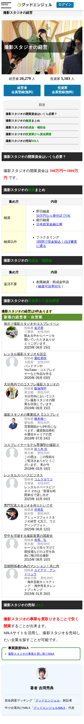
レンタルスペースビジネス (23, 475)
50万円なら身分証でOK (53, 215)
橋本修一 (40, 418)
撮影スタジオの (28, 134)
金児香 (38, 328)
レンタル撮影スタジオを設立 (25, 354)
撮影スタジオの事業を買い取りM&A (31, 653)
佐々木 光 (40, 449)
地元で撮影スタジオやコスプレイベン (31, 323)
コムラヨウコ (43, 479)
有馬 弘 (40, 540)
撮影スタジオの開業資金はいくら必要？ (31, 113)
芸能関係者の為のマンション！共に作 (31, 566)
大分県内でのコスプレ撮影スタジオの (31, 384)
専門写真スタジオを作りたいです (28, 505)
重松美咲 (40, 358)
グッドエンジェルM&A (49, 707)
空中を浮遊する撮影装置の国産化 (28, 536)
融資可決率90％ (49, 286)
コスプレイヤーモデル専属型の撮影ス (31, 445)
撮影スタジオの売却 (22, 140)
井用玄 (38, 509)
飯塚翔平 (40, 388)
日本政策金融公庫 (49, 224)
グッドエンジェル (47, 700)
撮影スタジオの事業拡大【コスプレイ (31, 414)
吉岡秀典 (46, 688)
